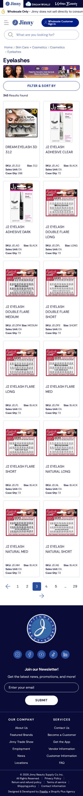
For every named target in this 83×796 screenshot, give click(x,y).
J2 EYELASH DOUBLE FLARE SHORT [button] (57, 311)
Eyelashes (14, 52)
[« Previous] (8, 586)
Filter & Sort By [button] (41, 86)
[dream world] (38, 4)
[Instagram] (17, 654)
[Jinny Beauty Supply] (23, 22)
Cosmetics (57, 47)
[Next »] (41, 596)
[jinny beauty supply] (13, 4)
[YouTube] (41, 654)
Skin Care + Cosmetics (31, 47)
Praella (44, 791)
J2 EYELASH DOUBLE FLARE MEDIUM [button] (17, 311)
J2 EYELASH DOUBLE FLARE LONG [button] (57, 232)
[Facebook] (29, 654)
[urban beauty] (66, 4)
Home (8, 47)
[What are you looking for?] (11, 34)
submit (41, 700)
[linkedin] (65, 654)
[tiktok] (53, 654)
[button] (6, 23)
